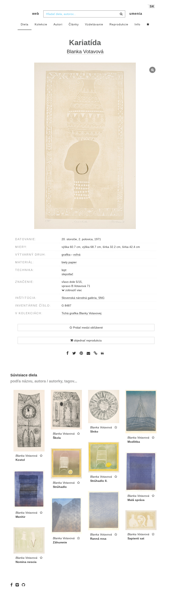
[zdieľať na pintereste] (81, 353)
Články (74, 24)
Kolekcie (41, 24)
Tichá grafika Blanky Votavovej (81, 313)
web (35, 13)
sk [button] (152, 6)
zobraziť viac (73, 290)
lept (64, 270)
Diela (24, 24)
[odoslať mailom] (88, 353)
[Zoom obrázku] (85, 146)
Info (137, 24)
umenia (135, 13)
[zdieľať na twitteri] (74, 353)
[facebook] (12, 584)
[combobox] (84, 13)
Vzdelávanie (94, 24)
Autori (57, 24)
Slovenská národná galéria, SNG (83, 297)
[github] (24, 584)
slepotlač (67, 274)
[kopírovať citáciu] (102, 353)
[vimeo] (18, 584)
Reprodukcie (118, 24)
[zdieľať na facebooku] (67, 353)
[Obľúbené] (148, 24)
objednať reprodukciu (87, 340)
